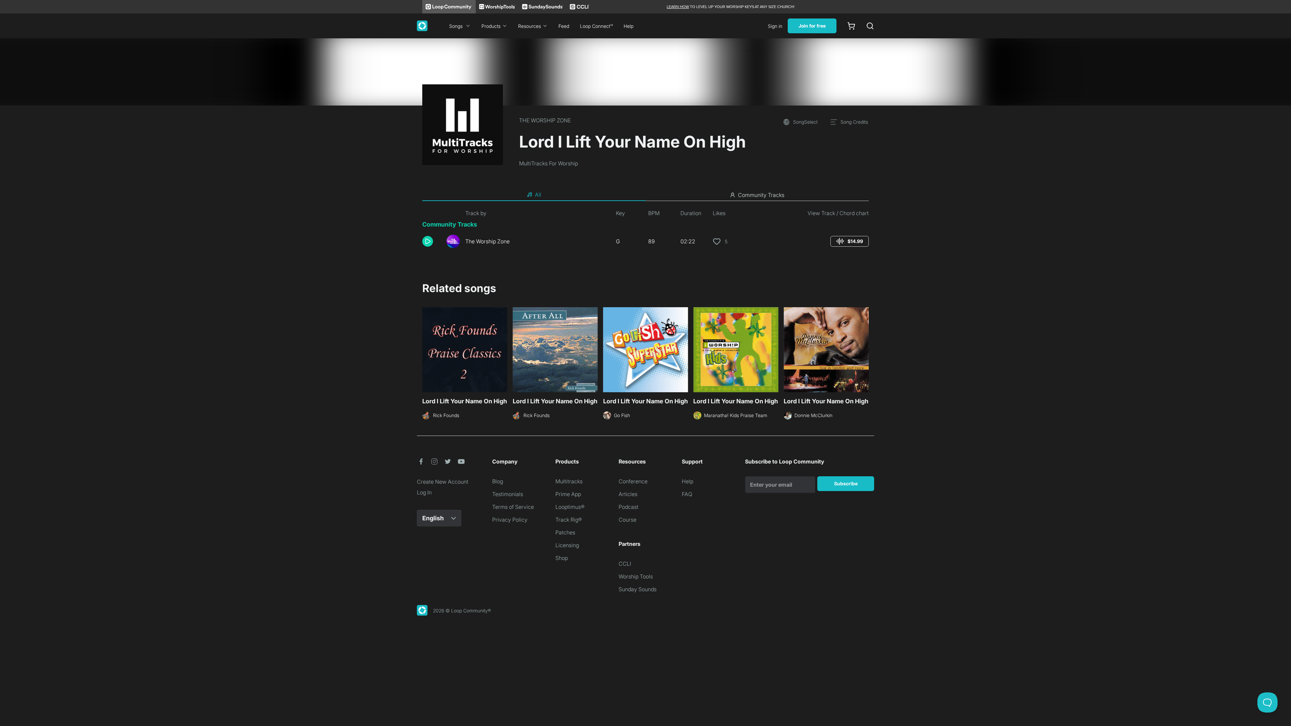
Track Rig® (568, 519)
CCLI (625, 563)
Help (628, 26)
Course (627, 519)
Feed (563, 26)
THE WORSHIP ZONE (545, 120)
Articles (628, 494)
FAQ (687, 494)
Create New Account (442, 481)
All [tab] (538, 194)
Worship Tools (636, 576)
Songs (456, 26)
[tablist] (645, 195)
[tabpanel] (645, 231)
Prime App (568, 494)
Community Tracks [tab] (761, 195)
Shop (561, 558)
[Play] (427, 241)
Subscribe (846, 483)
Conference (633, 481)
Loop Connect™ (596, 26)
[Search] (870, 26)
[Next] (864, 349)
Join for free (812, 26)
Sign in (775, 26)
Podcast (628, 506)
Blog (497, 481)
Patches (565, 532)
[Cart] (851, 26)
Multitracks (569, 481)
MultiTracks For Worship (548, 163)
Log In (424, 492)
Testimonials (507, 494)
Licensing (567, 545)
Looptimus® (570, 506)
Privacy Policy (509, 519)
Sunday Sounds (638, 589)
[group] (849, 241)
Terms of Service (513, 506)
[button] (431, 241)
